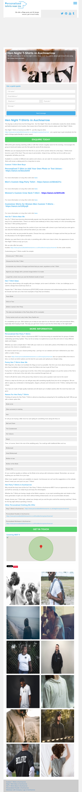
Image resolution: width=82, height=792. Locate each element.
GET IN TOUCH (41, 529)
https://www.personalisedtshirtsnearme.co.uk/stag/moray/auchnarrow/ (27, 132)
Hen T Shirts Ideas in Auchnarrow (16, 786)
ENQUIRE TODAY (41, 139)
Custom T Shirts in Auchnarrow (16, 782)
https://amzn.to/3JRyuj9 (17, 206)
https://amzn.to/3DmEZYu (49, 182)
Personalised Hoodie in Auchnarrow (17, 788)
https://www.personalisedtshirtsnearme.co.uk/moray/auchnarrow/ (31, 356)
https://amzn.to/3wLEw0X (18, 171)
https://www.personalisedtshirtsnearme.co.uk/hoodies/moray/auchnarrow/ (33, 247)
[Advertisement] (41, 32)
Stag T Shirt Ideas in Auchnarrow (16, 784)
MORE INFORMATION (41, 329)
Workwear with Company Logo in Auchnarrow (20, 790)
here (36, 177)
